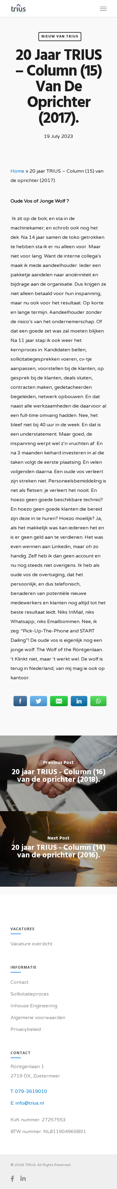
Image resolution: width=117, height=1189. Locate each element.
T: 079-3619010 (28, 1091)
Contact (19, 982)
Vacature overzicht (31, 944)
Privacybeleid (25, 1029)
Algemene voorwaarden (37, 1018)
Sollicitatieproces (29, 994)
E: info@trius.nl (27, 1103)
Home (17, 171)
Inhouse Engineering (33, 1006)
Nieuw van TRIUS (59, 37)
